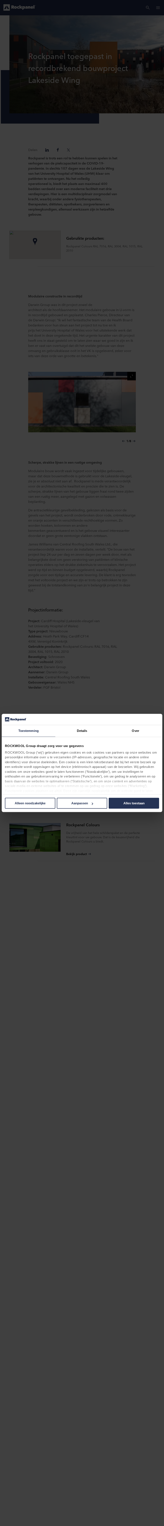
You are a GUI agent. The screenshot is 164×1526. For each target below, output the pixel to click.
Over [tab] (135, 731)
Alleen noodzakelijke (30, 803)
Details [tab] (82, 731)
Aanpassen (79, 803)
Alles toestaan (134, 803)
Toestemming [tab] (28, 731)
